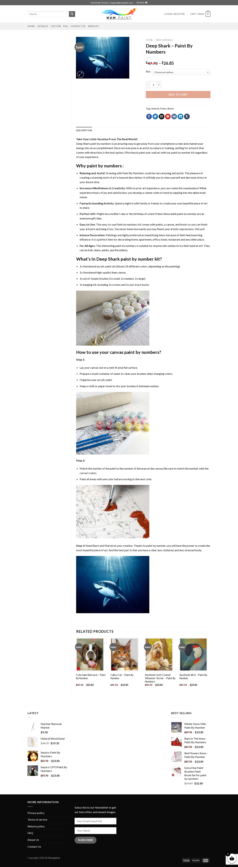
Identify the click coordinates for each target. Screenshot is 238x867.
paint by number (156, 545)
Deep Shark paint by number (125, 258)
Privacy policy (36, 812)
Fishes (163, 108)
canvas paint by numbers (134, 352)
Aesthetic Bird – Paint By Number (193, 676)
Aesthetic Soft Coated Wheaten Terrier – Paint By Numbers (160, 678)
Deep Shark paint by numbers (93, 143)
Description (84, 130)
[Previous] (76, 665)
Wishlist (93, 26)
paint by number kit (182, 152)
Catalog (42, 26)
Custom (56, 26)
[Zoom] (80, 74)
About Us (33, 839)
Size (148, 72)
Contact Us (78, 26)
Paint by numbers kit (128, 224)
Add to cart (178, 94)
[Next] (210, 665)
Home (31, 26)
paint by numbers (104, 165)
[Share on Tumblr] (187, 117)
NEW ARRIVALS (164, 40)
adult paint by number (183, 213)
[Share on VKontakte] (174, 117)
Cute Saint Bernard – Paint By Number (91, 676)
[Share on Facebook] (149, 117)
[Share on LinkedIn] (180, 117)
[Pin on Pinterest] (168, 117)
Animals (155, 108)
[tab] (84, 130)
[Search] (72, 14)
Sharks (170, 108)
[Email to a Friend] (161, 117)
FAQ (65, 26)
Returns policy (36, 826)
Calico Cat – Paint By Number (121, 676)
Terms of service (37, 819)
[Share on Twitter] (155, 117)
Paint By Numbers (133, 173)
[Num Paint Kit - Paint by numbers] (119, 14)
